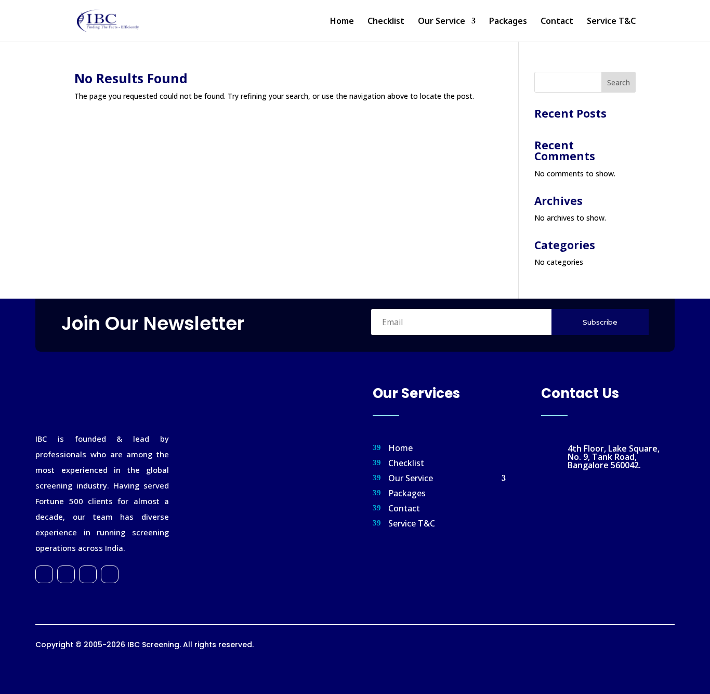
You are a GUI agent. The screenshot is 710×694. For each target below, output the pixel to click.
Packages (508, 22)
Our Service (441, 22)
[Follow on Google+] (88, 574)
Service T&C (611, 22)
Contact (557, 22)
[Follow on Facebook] (44, 574)
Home (342, 22)
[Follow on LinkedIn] (110, 574)
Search (618, 82)
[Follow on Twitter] (66, 574)
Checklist (385, 22)
